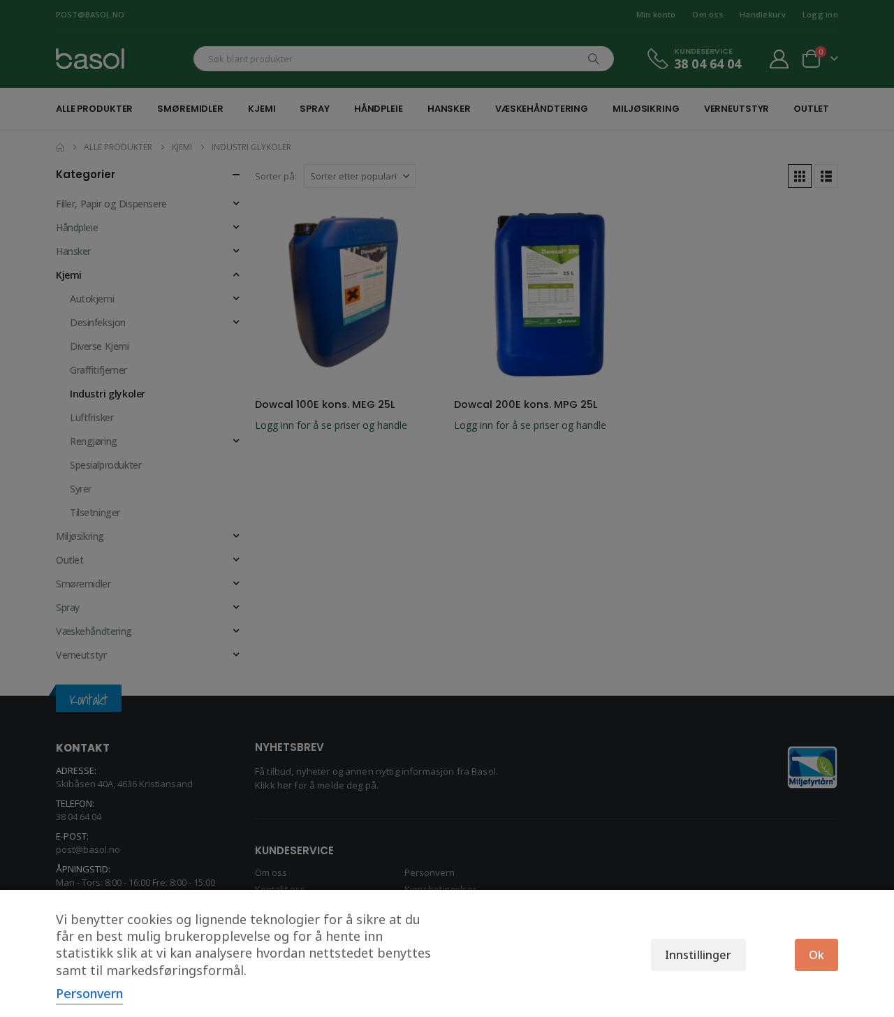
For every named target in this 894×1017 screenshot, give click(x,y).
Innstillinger (698, 955)
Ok (816, 955)
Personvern (89, 993)
